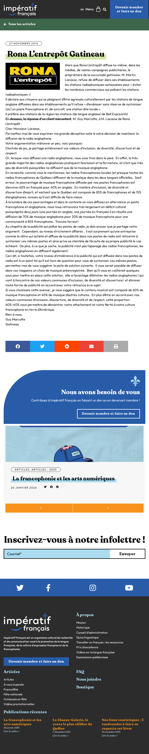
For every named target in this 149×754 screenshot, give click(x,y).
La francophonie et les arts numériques (64, 478)
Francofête (11, 689)
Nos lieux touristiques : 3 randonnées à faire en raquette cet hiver (123, 724)
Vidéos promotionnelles (19, 704)
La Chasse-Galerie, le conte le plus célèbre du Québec (72, 724)
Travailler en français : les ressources (99, 642)
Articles (22, 469)
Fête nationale (13, 694)
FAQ (80, 672)
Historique (83, 627)
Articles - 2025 (44, 469)
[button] (87, 9)
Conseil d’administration (92, 632)
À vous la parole (14, 684)
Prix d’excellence (87, 647)
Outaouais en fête (15, 699)
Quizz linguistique (87, 637)
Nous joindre (88, 679)
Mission (81, 622)
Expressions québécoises (92, 657)
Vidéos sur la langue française (95, 652)
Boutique (85, 687)
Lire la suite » (11, 731)
